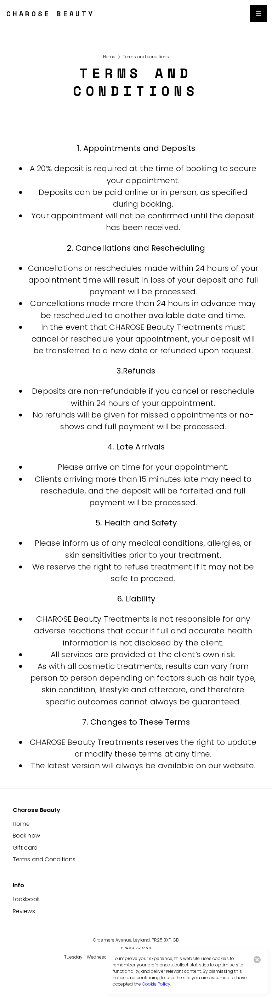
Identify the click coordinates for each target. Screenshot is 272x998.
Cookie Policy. (156, 984)
